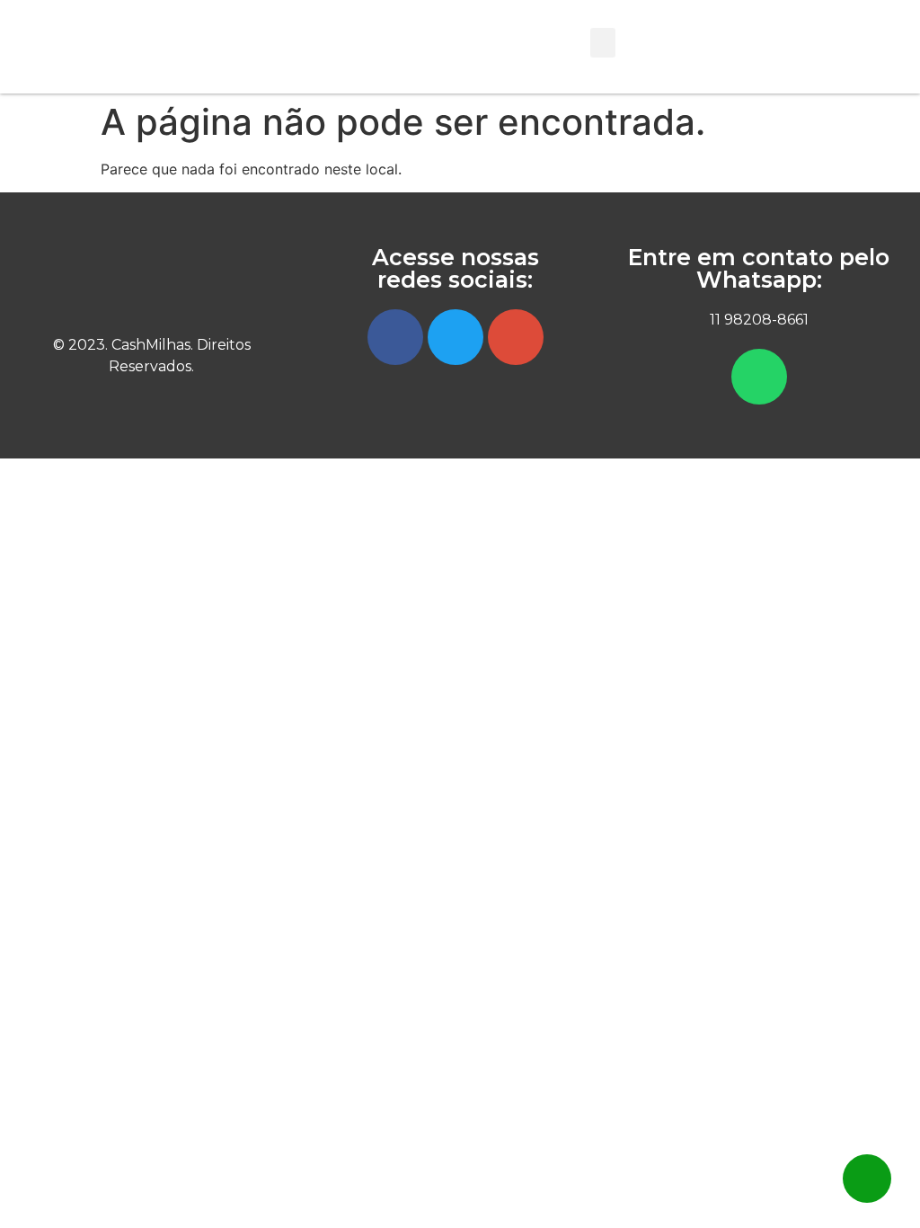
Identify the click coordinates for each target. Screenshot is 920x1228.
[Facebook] (395, 337)
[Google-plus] (516, 337)
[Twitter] (455, 337)
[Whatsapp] (759, 377)
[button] (602, 43)
